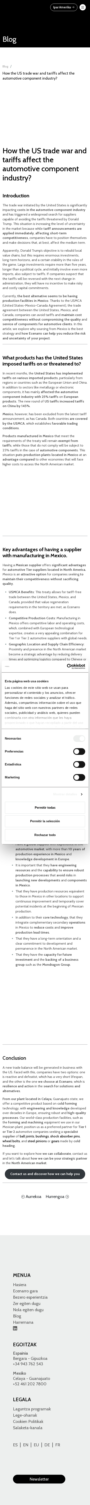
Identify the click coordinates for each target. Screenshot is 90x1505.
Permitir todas (45, 807)
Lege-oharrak (25, 1415)
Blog (5, 66)
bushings (42, 1136)
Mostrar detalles (65, 794)
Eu (36, 1444)
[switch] (79, 751)
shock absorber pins (65, 1136)
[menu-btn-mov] (83, 7)
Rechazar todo (45, 835)
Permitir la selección (45, 821)
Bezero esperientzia (30, 1297)
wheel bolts (11, 1141)
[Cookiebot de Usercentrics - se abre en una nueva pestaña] (67, 666)
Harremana (23, 1322)
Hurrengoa (56, 1196)
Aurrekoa (33, 1196)
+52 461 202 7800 (29, 1383)
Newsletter (39, 1479)
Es (15, 1444)
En (25, 1444)
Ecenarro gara (25, 1290)
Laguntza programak (32, 1408)
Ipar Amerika (62, 7)
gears (55, 1141)
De (47, 1444)
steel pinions (37, 1141)
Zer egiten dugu (26, 1303)
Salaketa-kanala (27, 1427)
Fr (57, 1444)
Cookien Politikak (28, 1421)
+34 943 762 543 (28, 1363)
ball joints (27, 1136)
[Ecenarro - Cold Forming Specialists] (22, 7)
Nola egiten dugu (28, 1309)
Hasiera (19, 1284)
